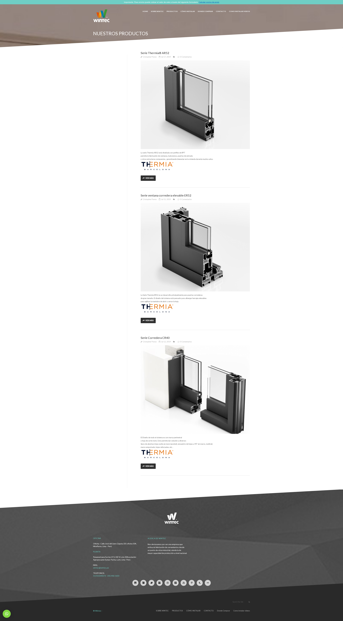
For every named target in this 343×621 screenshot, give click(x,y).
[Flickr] (208, 583)
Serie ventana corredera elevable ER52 (166, 195)
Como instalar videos (239, 11)
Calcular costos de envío (209, 2)
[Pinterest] (192, 583)
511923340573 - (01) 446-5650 (106, 576)
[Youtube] (184, 583)
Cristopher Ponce (149, 57)
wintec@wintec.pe (101, 568)
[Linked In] (135, 583)
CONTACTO (221, 11)
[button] (7, 614)
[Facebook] (143, 583)
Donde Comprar (223, 611)
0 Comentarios (186, 57)
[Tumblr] (200, 583)
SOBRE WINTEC (157, 11)
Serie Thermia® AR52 (155, 53)
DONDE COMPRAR (205, 11)
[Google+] (176, 583)
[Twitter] (151, 583)
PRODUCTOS (172, 11)
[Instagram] (159, 583)
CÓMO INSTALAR (187, 11)
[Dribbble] (168, 583)
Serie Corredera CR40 (155, 338)
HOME (145, 11)
